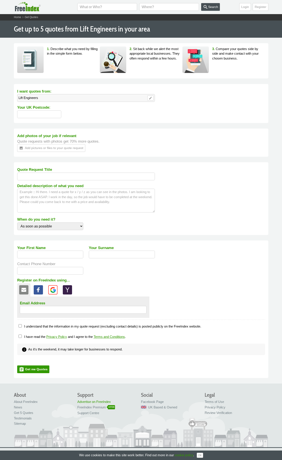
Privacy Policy (56, 337)
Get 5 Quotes (23, 413)
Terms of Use (214, 402)
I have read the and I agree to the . (75, 337)
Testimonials (23, 418)
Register (260, 7)
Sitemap (20, 423)
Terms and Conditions (109, 337)
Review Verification (218, 413)
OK (200, 455)
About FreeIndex (26, 402)
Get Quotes (31, 17)
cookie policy (184, 455)
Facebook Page (152, 402)
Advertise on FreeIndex (94, 402)
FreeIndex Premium (91, 407)
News (18, 407)
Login (245, 7)
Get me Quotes (33, 369)
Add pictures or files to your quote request (51, 148)
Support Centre (88, 413)
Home (17, 17)
